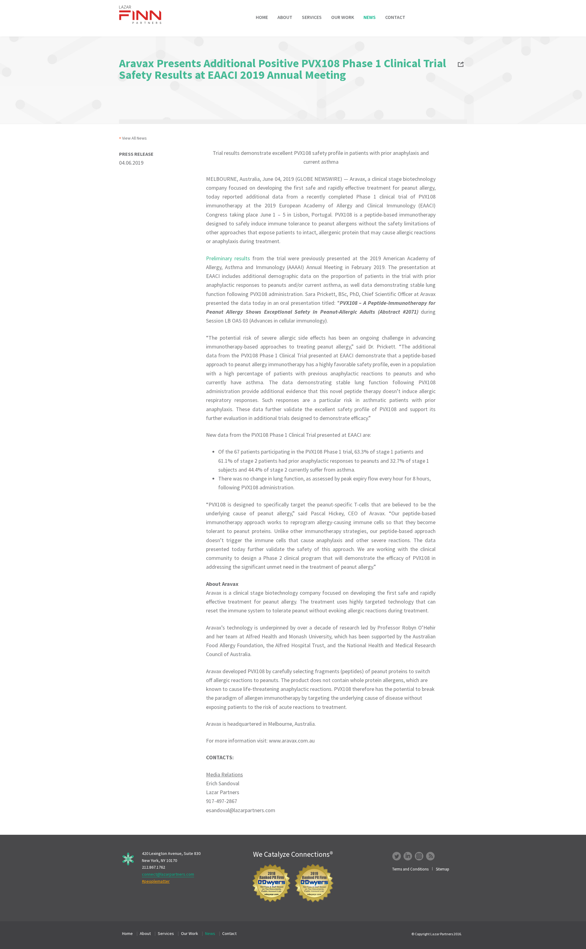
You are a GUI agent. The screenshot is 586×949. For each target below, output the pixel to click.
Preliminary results (228, 258)
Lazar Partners (144, 14)
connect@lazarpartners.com (168, 874)
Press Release (136, 154)
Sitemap (442, 869)
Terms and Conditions (410, 869)
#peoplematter (156, 881)
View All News (134, 138)
